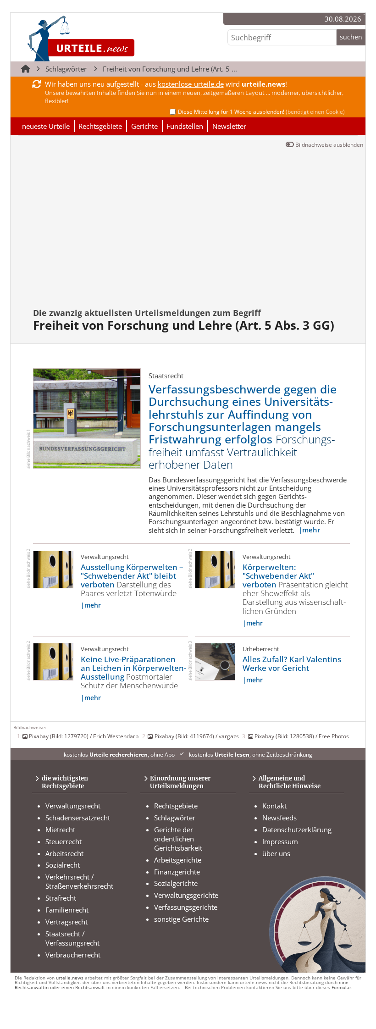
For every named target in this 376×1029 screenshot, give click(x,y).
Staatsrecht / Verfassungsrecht (72, 938)
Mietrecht (60, 829)
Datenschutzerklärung (297, 829)
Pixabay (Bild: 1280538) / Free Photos (301, 736)
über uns (276, 853)
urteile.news (69, 978)
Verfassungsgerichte (185, 907)
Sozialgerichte (176, 883)
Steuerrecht (63, 841)
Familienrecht (66, 909)
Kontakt (274, 805)
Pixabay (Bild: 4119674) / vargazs (196, 736)
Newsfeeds (279, 817)
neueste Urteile (46, 126)
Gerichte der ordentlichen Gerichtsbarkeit (178, 838)
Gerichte (144, 126)
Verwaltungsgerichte (186, 895)
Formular (341, 987)
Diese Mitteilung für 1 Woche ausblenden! (261, 112)
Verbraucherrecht (72, 954)
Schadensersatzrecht (77, 817)
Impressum (280, 841)
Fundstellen (184, 126)
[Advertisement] (193, 233)
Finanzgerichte (177, 871)
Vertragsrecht (66, 921)
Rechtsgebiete (100, 126)
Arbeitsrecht (64, 853)
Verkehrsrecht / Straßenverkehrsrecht (79, 881)
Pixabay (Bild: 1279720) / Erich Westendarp (83, 736)
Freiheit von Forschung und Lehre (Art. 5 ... (170, 68)
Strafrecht (60, 897)
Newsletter (229, 126)
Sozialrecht (62, 864)
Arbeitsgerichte (177, 859)
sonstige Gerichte (181, 919)
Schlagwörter (66, 68)
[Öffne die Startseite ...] (111, 38)
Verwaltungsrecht (72, 805)
